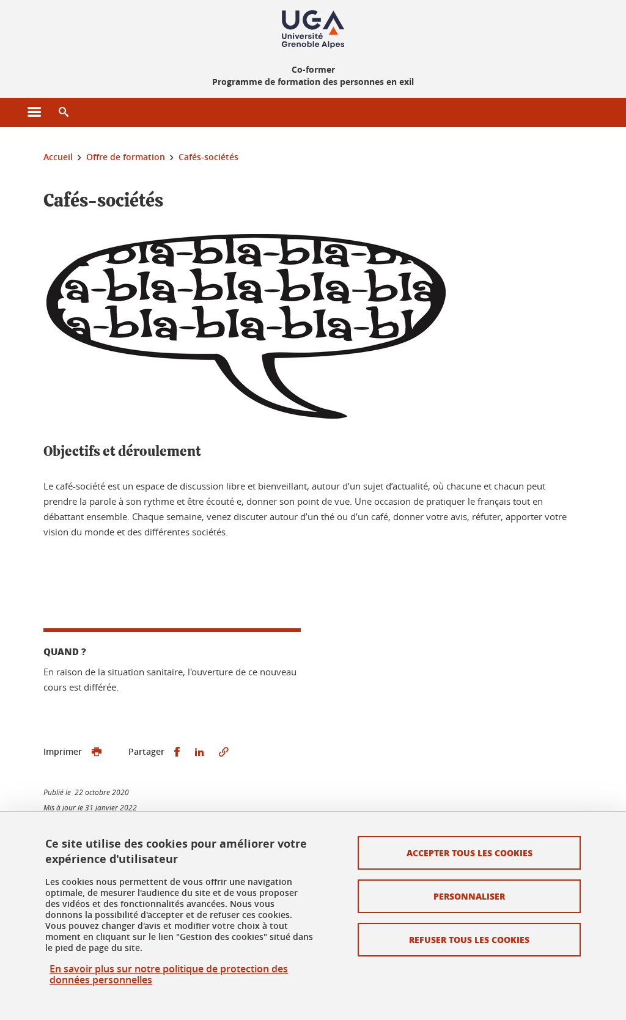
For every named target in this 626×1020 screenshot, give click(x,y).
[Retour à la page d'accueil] (313, 29)
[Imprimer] (96, 752)
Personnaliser (469, 896)
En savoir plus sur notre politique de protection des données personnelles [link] (169, 974)
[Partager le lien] (223, 752)
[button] (63, 112)
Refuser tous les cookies (469, 939)
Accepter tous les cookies (469, 852)
